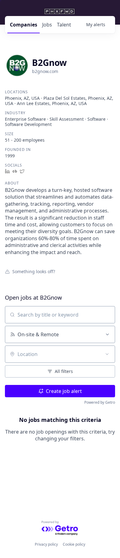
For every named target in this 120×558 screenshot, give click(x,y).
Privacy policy (46, 544)
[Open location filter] (107, 354)
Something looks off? (33, 271)
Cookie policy (74, 544)
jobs (47, 24)
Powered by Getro (99, 402)
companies (23, 24)
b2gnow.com (45, 71)
